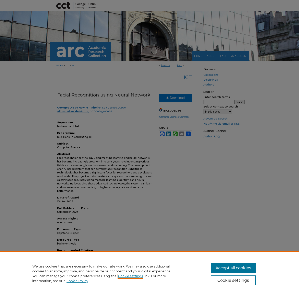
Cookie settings (130, 276)
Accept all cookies (233, 267)
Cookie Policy (77, 281)
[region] (149, 273)
